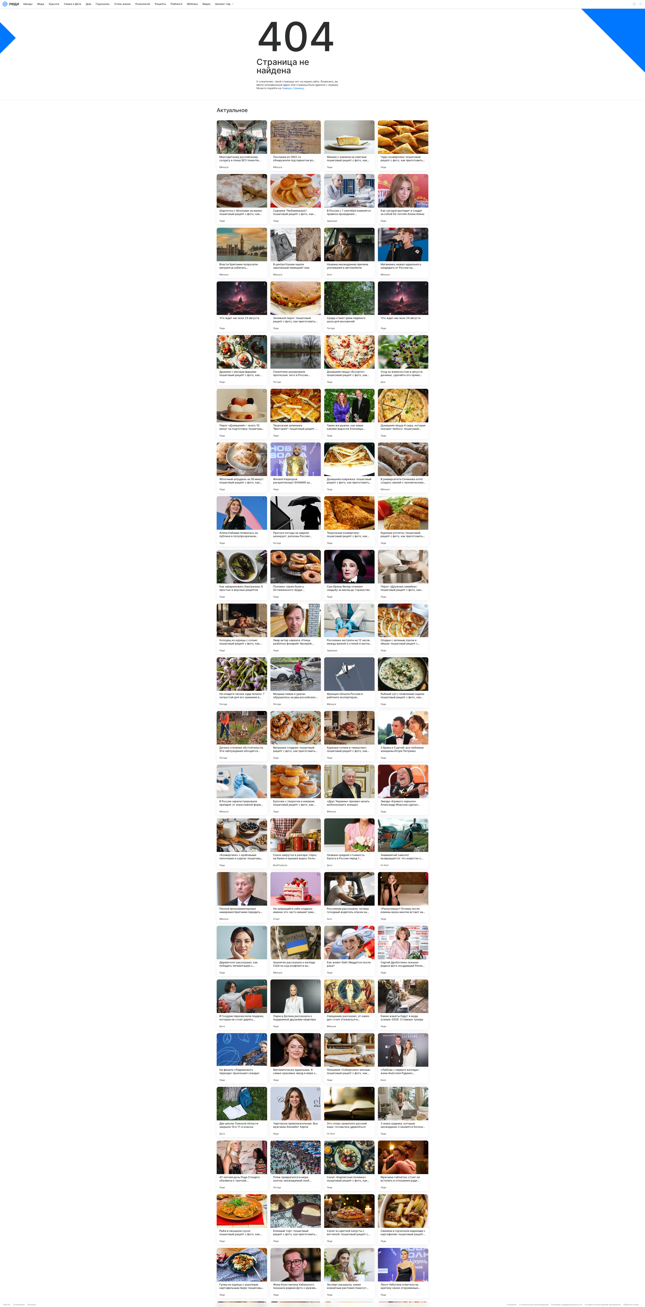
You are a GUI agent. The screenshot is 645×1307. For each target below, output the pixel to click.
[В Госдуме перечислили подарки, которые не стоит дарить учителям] (242, 1004)
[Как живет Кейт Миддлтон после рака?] (349, 951)
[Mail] (5, 4)
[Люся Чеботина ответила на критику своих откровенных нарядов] (403, 1273)
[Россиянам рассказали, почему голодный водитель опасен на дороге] (349, 897)
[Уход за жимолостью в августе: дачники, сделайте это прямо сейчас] (403, 360)
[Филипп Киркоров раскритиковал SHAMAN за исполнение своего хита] (295, 467)
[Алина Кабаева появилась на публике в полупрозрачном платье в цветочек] (242, 521)
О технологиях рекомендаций (533, 1304)
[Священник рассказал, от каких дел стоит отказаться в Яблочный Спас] (349, 1004)
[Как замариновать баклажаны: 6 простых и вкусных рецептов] (242, 575)
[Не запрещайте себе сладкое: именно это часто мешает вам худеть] (295, 897)
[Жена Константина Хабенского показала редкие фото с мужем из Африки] (295, 1273)
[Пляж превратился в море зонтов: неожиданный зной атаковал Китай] (295, 1166)
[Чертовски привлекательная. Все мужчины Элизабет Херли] (295, 1112)
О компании (19, 1304)
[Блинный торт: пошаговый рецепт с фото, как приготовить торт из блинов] (295, 1219)
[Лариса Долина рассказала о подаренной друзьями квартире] (295, 1004)
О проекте (512, 1304)
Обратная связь (631, 1304)
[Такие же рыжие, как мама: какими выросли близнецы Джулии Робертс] (349, 414)
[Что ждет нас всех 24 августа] (403, 306)
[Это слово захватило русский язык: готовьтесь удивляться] (349, 1112)
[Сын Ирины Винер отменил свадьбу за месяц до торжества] (349, 575)
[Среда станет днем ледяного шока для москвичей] (349, 306)
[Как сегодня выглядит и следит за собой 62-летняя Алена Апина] (403, 199)
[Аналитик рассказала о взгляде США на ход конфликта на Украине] (295, 951)
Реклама (31, 1304)
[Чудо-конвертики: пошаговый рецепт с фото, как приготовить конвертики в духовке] (403, 145)
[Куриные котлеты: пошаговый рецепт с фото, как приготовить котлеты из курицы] (403, 521)
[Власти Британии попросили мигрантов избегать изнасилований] (242, 253)
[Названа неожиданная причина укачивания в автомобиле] (349, 253)
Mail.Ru (6, 1304)
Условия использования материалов (603, 1304)
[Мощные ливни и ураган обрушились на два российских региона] (295, 682)
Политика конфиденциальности (566, 1304)
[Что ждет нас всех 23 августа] (242, 306)
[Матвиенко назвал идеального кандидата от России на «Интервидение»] (403, 253)
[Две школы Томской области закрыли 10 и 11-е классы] (242, 1112)
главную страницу (293, 88)
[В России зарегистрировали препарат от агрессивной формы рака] (242, 790)
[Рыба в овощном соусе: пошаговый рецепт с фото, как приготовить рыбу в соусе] (242, 1219)
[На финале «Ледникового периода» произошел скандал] (242, 1058)
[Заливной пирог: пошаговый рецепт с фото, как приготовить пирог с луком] (295, 306)
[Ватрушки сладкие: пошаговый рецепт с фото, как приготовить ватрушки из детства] (295, 736)
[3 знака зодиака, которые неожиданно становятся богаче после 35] (403, 1112)
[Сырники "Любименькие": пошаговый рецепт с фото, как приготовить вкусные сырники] (295, 199)
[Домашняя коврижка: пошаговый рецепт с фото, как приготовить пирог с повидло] (349, 467)
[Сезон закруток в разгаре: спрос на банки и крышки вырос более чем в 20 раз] (295, 843)
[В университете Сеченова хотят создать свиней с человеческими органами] (403, 467)
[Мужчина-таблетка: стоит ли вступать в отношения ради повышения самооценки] (403, 1166)
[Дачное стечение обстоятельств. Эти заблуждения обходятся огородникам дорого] (242, 736)
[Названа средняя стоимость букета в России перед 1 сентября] (349, 843)
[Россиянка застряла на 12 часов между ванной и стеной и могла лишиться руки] (349, 629)
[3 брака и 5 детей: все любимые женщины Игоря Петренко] (403, 736)
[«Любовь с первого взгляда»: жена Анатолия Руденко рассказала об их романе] (403, 1058)
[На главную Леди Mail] (13, 4)
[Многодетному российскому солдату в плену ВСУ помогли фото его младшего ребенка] (242, 145)
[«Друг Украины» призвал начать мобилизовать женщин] (349, 790)
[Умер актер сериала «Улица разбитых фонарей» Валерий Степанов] (295, 629)
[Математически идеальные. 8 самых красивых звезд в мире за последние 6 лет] (295, 1058)
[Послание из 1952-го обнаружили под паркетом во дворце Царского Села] (295, 145)
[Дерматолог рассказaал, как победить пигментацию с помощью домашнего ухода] (242, 951)
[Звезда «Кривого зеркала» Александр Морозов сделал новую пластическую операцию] (403, 790)
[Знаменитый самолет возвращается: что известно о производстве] (403, 843)
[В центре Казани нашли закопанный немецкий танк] (295, 253)
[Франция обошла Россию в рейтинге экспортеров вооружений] (349, 682)
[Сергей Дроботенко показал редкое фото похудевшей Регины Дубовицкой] (403, 951)
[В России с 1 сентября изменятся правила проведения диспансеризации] (349, 199)
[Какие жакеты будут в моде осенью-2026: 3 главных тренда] (403, 1004)
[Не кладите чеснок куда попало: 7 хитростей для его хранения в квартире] (242, 682)
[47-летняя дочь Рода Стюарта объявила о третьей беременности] (242, 1166)
